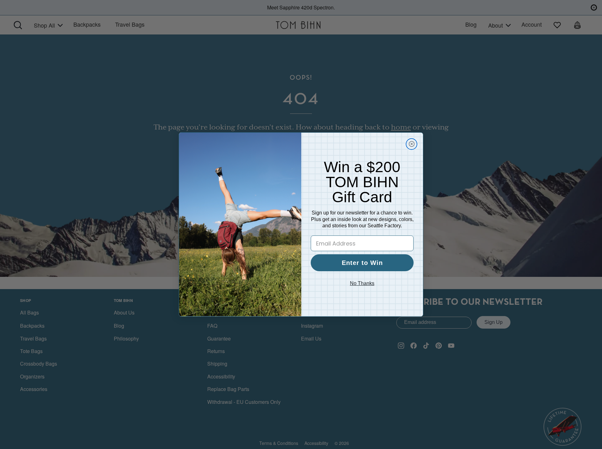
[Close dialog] (411, 144)
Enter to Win (362, 262)
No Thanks (362, 283)
